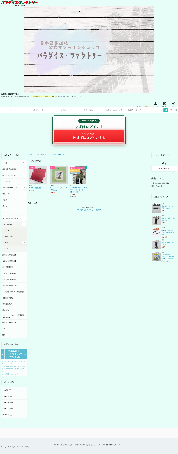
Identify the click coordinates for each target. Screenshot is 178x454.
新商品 (63, 110)
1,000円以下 (6, 390)
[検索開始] (165, 110)
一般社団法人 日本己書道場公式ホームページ (110, 445)
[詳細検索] (160, 110)
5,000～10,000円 (8, 409)
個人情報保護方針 (80, 445)
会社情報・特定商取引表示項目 (63, 445)
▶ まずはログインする (89, 136)
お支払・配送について (114, 110)
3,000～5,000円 (7, 402)
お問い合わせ (91, 445)
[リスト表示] (170, 110)
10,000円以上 (7, 415)
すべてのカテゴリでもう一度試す (89, 210)
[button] (30, 182)
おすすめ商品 (88, 110)
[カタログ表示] (175, 110)
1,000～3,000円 (7, 396)
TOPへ (12, 110)
